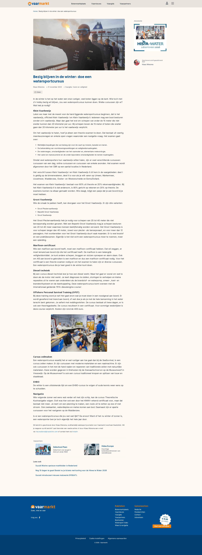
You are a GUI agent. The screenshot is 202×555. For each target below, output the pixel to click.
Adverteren (139, 517)
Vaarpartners (125, 4)
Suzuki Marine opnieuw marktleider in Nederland (56, 466)
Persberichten (140, 512)
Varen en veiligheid (80, 87)
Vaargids (110, 4)
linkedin (75, 432)
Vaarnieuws (96, 4)
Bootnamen (119, 520)
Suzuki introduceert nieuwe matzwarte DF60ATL (56, 475)
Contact (138, 515)
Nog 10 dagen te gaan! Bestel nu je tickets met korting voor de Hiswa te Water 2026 (71, 470)
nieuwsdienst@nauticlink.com (47, 432)
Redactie (138, 509)
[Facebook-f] (39, 517)
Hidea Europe (108, 446)
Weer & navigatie (121, 525)
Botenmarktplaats (78, 4)
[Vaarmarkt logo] (38, 3)
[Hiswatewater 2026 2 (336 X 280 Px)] (150, 37)
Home (35, 11)
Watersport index (121, 523)
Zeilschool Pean (60, 447)
